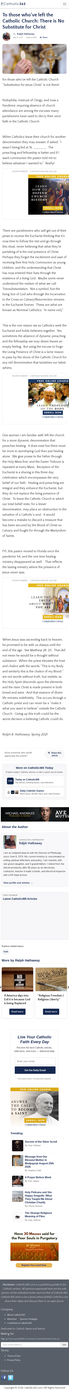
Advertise (12, 1319)
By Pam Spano (32, 1181)
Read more (17, 1011)
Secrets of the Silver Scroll (41, 1141)
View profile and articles (18, 882)
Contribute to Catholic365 (19, 1323)
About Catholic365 (16, 1315)
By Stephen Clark (33, 1170)
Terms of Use (13, 1356)
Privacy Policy (13, 1360)
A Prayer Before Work (38, 1177)
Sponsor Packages (29, 1319)
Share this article (56, 754)
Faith (6, 952)
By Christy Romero (34, 1206)
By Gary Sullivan (33, 1145)
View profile (31, 37)
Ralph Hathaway (25, 34)
